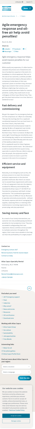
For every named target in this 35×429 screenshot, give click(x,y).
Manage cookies (16, 421)
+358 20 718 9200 (7, 277)
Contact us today (7, 256)
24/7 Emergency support (11, 297)
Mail (17, 51)
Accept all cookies (16, 416)
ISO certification (8, 315)
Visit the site (24, 378)
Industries (6, 303)
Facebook (17, 49)
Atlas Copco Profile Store (11, 354)
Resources (6, 312)
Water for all (7, 348)
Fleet (5, 300)
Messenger (7, 51)
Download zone (8, 318)
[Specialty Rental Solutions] (17, 16)
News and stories (9, 309)
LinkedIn (7, 49)
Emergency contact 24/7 (9, 250)
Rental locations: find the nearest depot (14, 253)
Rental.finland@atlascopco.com (12, 274)
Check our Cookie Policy (16, 410)
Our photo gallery (9, 351)
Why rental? (7, 306)
